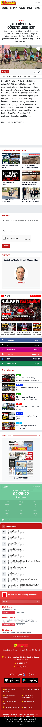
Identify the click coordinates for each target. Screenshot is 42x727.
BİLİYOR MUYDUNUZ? (25, 717)
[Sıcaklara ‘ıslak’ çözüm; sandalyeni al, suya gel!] (31, 176)
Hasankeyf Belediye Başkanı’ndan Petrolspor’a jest (26, 398)
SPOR (18, 375)
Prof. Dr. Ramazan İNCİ (21, 283)
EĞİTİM (36, 8)
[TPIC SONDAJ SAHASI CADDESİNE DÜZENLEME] (31, 159)
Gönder (5, 246)
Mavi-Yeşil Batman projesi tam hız (27, 408)
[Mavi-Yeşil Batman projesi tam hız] (11, 159)
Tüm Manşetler (29, 701)
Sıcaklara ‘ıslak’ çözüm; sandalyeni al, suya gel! (29, 183)
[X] (13, 674)
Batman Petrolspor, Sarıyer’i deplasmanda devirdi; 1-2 (28, 379)
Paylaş (6, 72)
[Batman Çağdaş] (8, 2)
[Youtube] (21, 674)
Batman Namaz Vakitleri (9, 696)
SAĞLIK (29, 8)
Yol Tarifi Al (21, 612)
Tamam (21, 724)
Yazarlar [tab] (6, 255)
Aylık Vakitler (7, 520)
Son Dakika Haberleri (12, 707)
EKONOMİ (20, 384)
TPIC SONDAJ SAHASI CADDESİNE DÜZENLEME (30, 166)
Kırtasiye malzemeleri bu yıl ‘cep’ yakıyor (27, 427)
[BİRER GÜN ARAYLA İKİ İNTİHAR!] (11, 176)
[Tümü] (39, 370)
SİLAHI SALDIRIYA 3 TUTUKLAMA (8, 200)
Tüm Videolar (36, 296)
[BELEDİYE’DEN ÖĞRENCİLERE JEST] (21, 57)
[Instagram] (17, 674)
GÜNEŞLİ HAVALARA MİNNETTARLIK (21, 260)
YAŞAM (22, 8)
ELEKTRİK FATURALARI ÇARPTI (26, 417)
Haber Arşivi (28, 707)
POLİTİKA (13, 8)
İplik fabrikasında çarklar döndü (27, 388)
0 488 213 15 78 (22, 663)
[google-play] (30, 680)
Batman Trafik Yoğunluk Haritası (27, 696)
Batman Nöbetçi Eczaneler (9, 690)
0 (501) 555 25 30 (9, 612)
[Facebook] (10, 674)
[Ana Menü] (39, 3)
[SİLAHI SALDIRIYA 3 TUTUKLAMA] (11, 193)
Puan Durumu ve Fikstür (9, 702)
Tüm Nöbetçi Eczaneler (22, 636)
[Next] (24, 674)
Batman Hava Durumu (32, 689)
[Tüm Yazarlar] (39, 255)
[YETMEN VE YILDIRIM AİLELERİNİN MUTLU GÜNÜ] (31, 193)
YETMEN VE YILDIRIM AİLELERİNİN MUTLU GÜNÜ (30, 200)
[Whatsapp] (28, 674)
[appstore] (12, 680)
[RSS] (32, 674)
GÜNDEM (4, 8)
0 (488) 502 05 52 (9, 625)
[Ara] (36, 3)
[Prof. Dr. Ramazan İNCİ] (21, 273)
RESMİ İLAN (34, 714)
